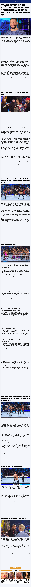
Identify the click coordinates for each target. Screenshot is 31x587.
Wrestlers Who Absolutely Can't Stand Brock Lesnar (19, 581)
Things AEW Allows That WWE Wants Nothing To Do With (4, 581)
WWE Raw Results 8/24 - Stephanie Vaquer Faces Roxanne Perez (27, 581)
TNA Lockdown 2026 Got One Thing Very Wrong (12, 580)
